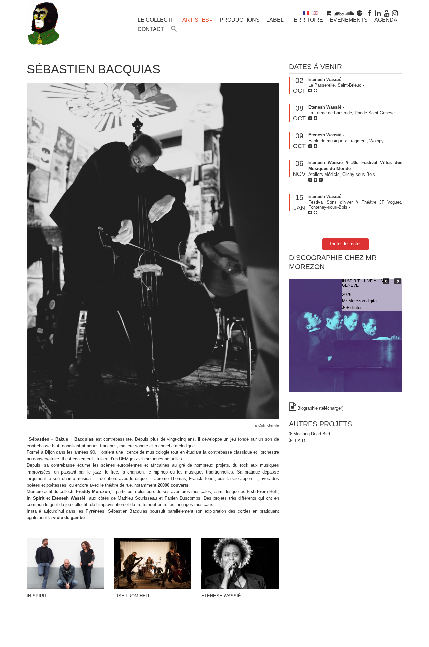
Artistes (195, 20)
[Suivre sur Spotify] (359, 13)
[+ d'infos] (311, 90)
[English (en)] (315, 13)
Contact (151, 29)
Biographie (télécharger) (320, 408)
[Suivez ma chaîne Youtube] (386, 13)
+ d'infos (354, 307)
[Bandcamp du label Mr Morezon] (339, 13)
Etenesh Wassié (221, 595)
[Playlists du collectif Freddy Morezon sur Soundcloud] (349, 13)
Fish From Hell (132, 595)
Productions (240, 20)
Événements (349, 20)
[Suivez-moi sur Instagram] (395, 13)
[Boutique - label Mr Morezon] (328, 13)
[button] (174, 29)
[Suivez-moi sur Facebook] (369, 13)
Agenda (385, 20)
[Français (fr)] (306, 13)
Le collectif (157, 20)
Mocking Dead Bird (311, 433)
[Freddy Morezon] (43, 33)
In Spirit (37, 595)
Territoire (306, 20)
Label (275, 20)
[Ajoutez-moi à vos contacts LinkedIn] (378, 13)
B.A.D (299, 440)
